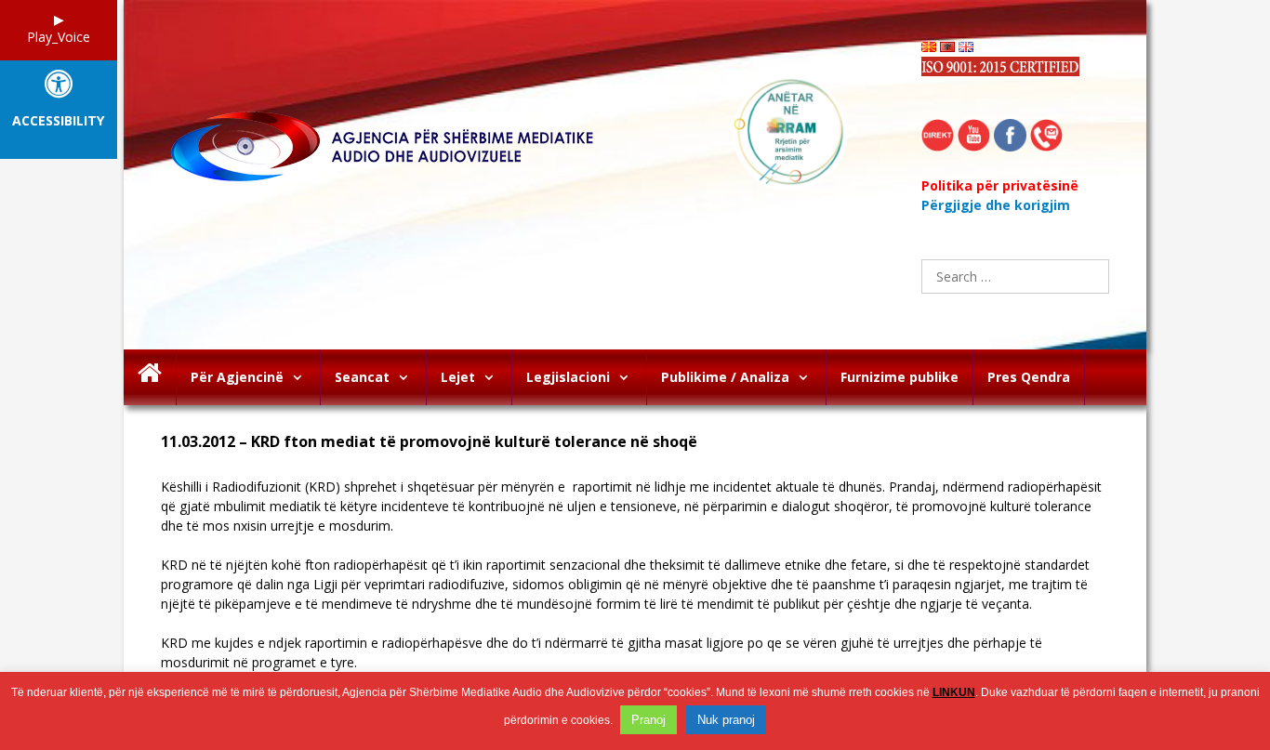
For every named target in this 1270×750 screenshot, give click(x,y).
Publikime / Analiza (725, 377)
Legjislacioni (568, 377)
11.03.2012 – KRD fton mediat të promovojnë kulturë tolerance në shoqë (429, 442)
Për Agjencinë (237, 377)
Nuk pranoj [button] (726, 720)
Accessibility (58, 121)
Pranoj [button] (648, 720)
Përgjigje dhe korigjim (995, 205)
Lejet (458, 377)
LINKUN (954, 692)
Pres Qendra (1028, 377)
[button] (302, 377)
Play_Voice (58, 37)
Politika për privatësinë (999, 185)
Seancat (362, 377)
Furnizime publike (899, 377)
